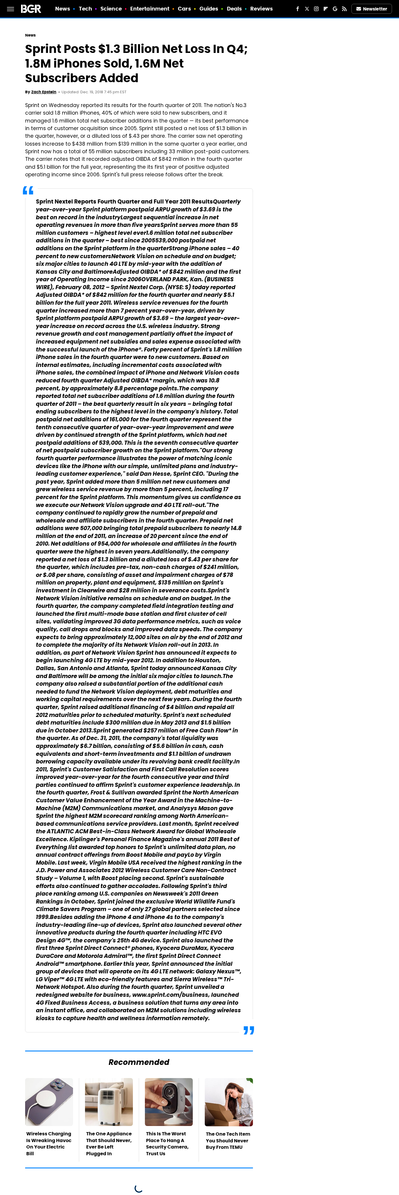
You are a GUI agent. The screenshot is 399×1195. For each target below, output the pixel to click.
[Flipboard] (325, 8)
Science (111, 8)
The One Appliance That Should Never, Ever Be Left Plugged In (109, 1143)
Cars (184, 8)
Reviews (261, 8)
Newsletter (375, 9)
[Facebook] (297, 8)
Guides (209, 8)
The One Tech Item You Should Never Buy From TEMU (228, 1140)
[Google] (335, 8)
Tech (85, 8)
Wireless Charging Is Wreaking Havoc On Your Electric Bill (49, 1143)
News (62, 8)
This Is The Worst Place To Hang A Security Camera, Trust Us (167, 1143)
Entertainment (149, 8)
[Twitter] (307, 8)
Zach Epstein (43, 91)
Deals (234, 8)
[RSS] (344, 8)
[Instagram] (316, 8)
